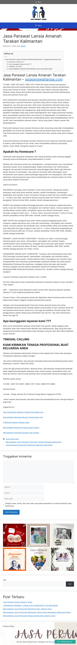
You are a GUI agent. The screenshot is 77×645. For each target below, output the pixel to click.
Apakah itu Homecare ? (16, 62)
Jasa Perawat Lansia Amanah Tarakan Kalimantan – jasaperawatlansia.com (33, 59)
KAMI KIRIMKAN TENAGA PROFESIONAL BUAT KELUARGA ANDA (30, 69)
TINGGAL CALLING (15, 66)
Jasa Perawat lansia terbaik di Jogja (17, 602)
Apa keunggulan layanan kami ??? (20, 64)
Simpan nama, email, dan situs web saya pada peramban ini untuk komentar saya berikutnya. (38, 504)
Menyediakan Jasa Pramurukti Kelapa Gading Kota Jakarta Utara (29, 616)
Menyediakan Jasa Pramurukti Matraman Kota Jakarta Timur (27, 609)
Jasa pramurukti (12, 439)
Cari (4, 580)
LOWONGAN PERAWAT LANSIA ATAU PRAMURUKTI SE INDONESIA (30, 606)
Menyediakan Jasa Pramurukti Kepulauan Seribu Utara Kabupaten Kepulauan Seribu (37, 612)
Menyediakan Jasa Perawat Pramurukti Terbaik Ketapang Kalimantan (33, 442)
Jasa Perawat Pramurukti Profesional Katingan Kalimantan (29, 445)
